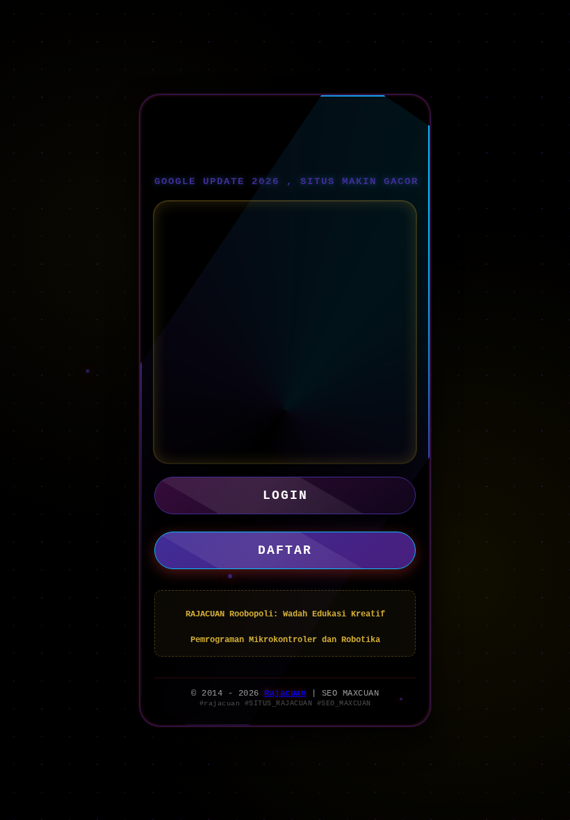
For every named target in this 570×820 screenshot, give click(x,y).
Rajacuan (285, 693)
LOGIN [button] (285, 495)
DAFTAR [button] (285, 550)
